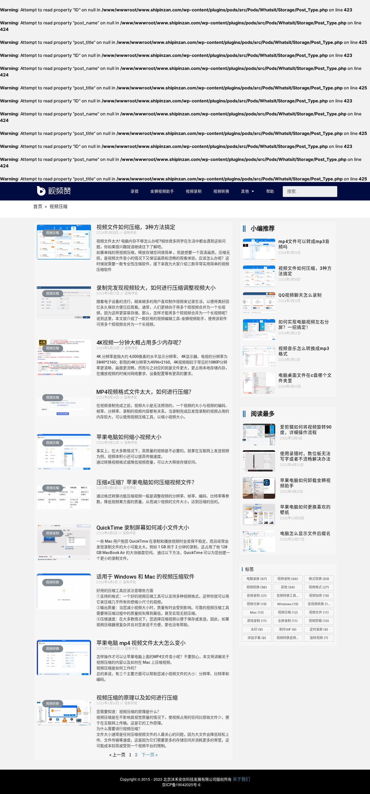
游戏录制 (257, 621)
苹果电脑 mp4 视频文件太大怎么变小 (141, 643)
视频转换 (221, 191)
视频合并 (319, 612)
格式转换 (319, 579)
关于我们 (241, 779)
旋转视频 (319, 638)
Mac (257, 612)
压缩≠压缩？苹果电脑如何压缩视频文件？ (146, 482)
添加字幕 (257, 638)
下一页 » (149, 754)
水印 (257, 629)
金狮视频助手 (162, 191)
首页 (38, 206)
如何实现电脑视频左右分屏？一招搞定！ (303, 324)
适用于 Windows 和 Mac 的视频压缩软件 (145, 576)
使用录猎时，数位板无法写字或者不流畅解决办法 (305, 456)
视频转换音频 (289, 638)
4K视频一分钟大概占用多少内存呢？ (140, 342)
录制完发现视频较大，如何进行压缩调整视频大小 (156, 288)
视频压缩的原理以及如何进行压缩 (137, 698)
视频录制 (194, 191)
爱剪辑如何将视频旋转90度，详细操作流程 (306, 429)
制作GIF (288, 629)
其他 (245, 191)
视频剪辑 (319, 621)
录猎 (134, 191)
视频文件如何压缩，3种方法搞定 (135, 227)
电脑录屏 (256, 579)
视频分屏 (257, 604)
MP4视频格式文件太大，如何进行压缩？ (145, 392)
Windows (287, 604)
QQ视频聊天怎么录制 (300, 295)
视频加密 (319, 596)
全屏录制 (288, 621)
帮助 (270, 191)
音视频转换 (319, 604)
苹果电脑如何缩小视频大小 (128, 437)
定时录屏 (319, 629)
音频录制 (257, 596)
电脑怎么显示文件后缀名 (305, 533)
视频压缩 (288, 612)
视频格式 (319, 587)
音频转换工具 (290, 596)
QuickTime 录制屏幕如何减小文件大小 (142, 527)
